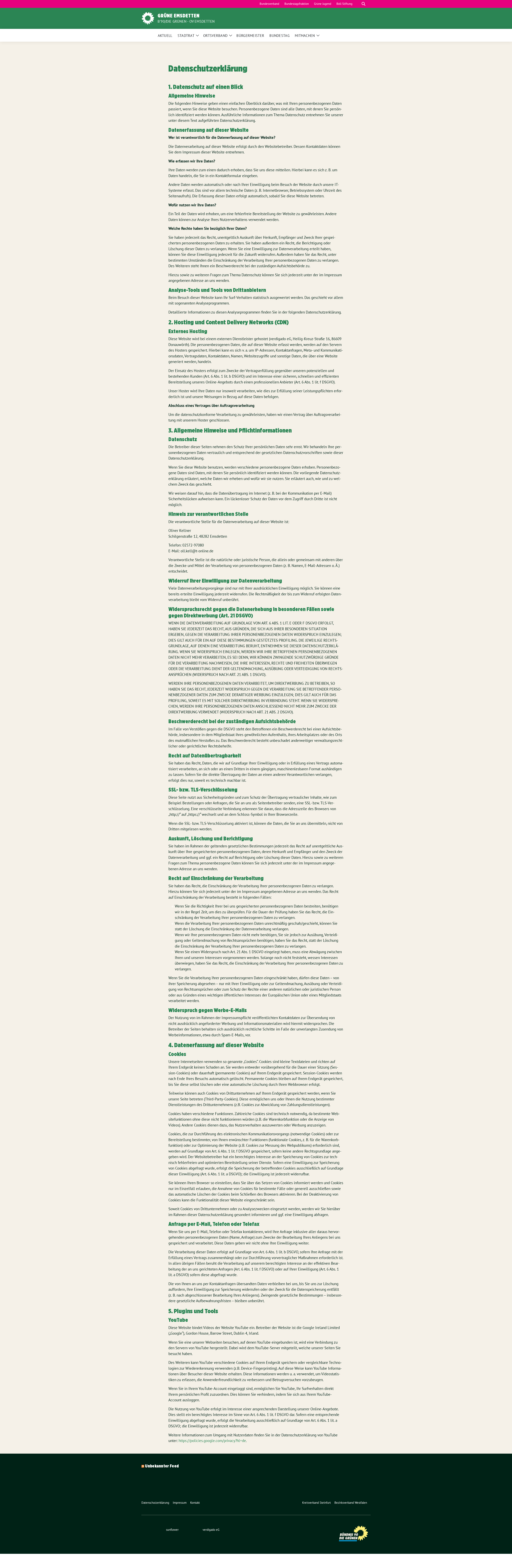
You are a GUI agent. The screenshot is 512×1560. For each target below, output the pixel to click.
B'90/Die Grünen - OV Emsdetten (186, 21)
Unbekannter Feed (162, 1465)
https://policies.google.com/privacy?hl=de (212, 1440)
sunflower (172, 1530)
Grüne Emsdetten (179, 16)
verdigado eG (211, 1530)
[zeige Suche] (363, 4)
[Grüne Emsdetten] (147, 17)
